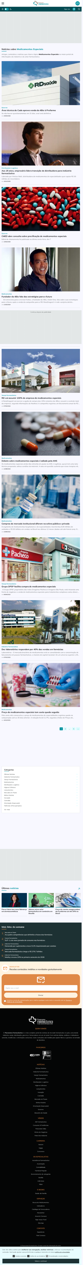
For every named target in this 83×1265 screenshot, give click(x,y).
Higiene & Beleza (10, 787)
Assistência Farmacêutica (40, 1160)
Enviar (40, 995)
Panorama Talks (41, 1129)
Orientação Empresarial (12, 803)
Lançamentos (8, 790)
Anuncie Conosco (41, 1216)
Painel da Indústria (41, 1135)
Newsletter (41, 1213)
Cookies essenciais (20, 1256)
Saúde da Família (41, 1193)
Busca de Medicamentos (41, 1202)
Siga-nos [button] (67, 9)
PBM (40, 1184)
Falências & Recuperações (13, 806)
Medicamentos (9, 782)
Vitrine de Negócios (40, 1132)
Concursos (40, 1151)
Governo (41, 1109)
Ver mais (7, 809)
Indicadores (41, 1206)
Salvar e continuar (41, 1261)
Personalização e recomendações (58, 1256)
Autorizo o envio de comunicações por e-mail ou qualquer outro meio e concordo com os (39, 1001)
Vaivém (40, 1144)
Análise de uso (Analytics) (37, 1256)
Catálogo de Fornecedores (41, 1209)
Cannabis (7, 800)
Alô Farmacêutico (41, 1122)
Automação (41, 1164)
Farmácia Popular (41, 1171)
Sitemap (41, 1223)
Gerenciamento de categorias (41, 1174)
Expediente (41, 1232)
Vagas (41, 1148)
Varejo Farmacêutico (11, 779)
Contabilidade (40, 1167)
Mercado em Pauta (10, 793)
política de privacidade (62, 1252)
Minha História (9, 795)
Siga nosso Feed (40, 1220)
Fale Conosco (40, 1235)
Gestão (40, 1177)
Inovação (7, 798)
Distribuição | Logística (11, 785)
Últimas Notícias (9, 774)
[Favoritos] (74, 9)
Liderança (41, 1181)
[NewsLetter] (77, 3)
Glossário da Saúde (40, 1113)
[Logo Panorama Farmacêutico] (40, 3)
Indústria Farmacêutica (11, 777)
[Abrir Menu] (9, 3)
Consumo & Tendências (40, 1125)
